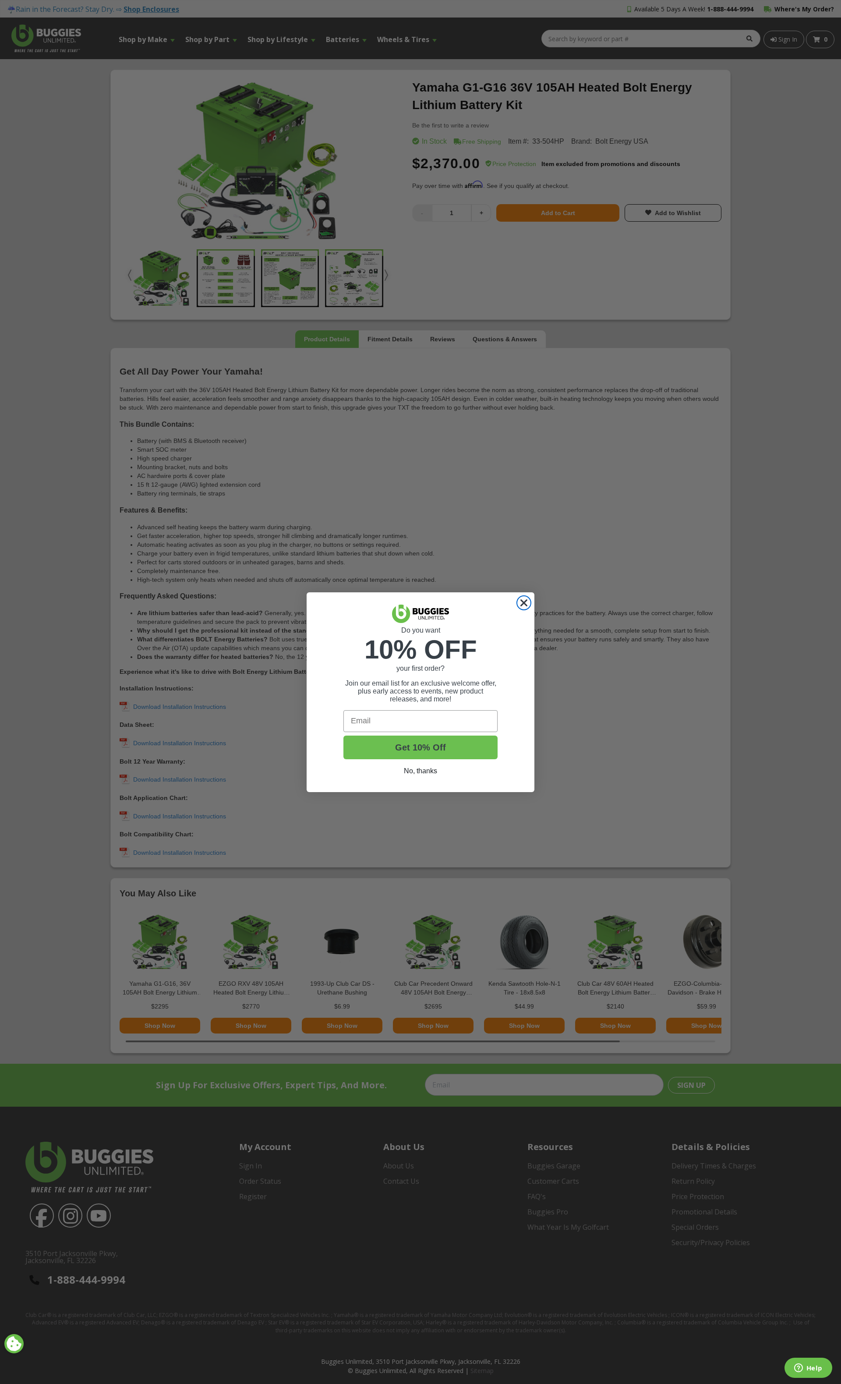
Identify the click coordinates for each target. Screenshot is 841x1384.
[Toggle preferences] (14, 1343)
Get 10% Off (420, 747)
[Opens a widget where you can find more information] (808, 1369)
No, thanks (420, 771)
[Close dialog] (524, 603)
